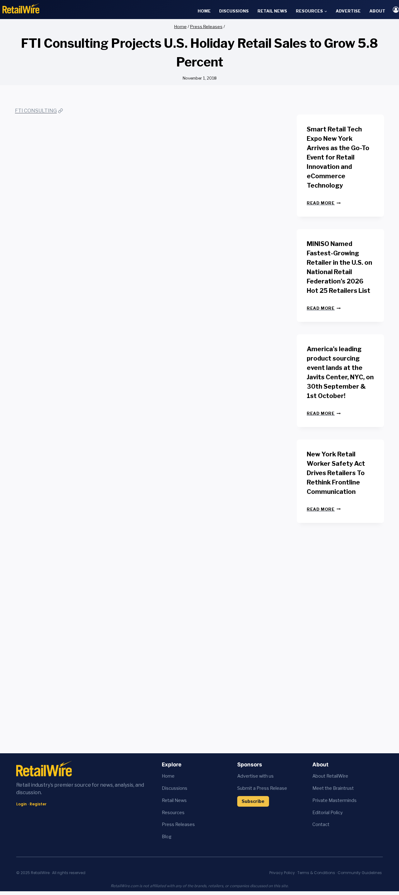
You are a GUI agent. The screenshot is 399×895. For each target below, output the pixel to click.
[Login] (396, 9)
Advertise (348, 10)
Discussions (234, 10)
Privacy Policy (282, 872)
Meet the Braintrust (333, 788)
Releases (185, 824)
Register (38, 804)
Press (168, 824)
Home (204, 10)
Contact (320, 824)
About (377, 10)
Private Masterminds (334, 800)
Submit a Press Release (262, 788)
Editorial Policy (327, 812)
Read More (324, 203)
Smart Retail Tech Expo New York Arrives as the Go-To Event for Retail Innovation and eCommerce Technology (338, 157)
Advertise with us (255, 776)
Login (21, 804)
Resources (173, 812)
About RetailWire (330, 776)
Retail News (272, 10)
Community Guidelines (360, 872)
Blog (166, 836)
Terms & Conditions (316, 872)
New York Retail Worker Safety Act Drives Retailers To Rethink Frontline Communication (336, 472)
